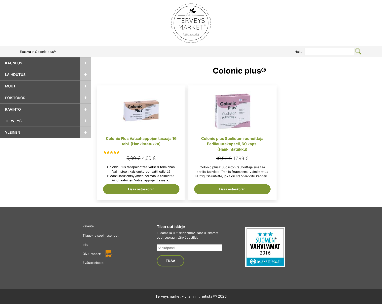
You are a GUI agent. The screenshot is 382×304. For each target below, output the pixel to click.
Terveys (13, 121)
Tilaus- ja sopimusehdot (101, 235)
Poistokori (15, 98)
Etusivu (25, 52)
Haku (298, 52)
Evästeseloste (93, 263)
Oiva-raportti (92, 254)
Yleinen (12, 132)
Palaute (88, 226)
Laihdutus (15, 75)
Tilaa (170, 261)
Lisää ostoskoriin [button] (141, 189)
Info (85, 245)
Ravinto (13, 109)
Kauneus (13, 63)
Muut (10, 86)
